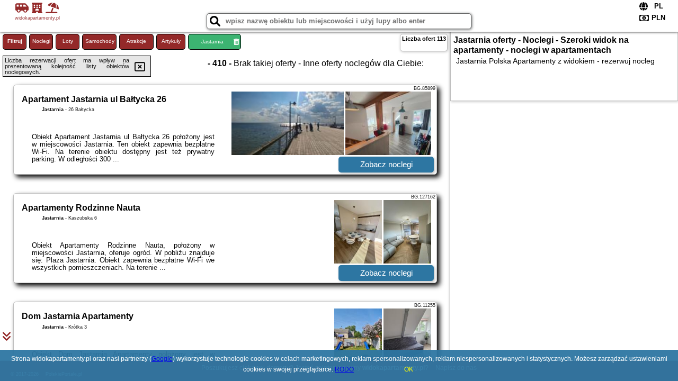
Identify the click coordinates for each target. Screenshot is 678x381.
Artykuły (171, 41)
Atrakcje (136, 41)
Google (162, 358)
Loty (68, 41)
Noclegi (41, 41)
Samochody (99, 41)
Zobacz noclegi (386, 164)
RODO (344, 369)
